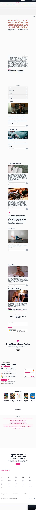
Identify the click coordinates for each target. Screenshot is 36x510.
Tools (1, 487)
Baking (23, 474)
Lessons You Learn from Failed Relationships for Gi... (18, 420)
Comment (10, 327)
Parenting (16, 483)
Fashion (16, 477)
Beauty (30, 474)
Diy (8, 477)
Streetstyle (23, 484)
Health (2, 480)
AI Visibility (14, 491)
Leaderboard (26, 376)
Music (29, 481)
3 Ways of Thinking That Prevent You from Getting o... (18, 421)
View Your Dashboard (11, 379)
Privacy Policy (25, 493)
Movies (23, 481)
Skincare (9, 484)
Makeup (9, 481)
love (1, 16)
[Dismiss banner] (26, 329)
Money (16, 481)
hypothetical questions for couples (15, 218)
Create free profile (4, 379)
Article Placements (26, 491)
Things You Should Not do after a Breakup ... (25, 426)
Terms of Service (3, 494)
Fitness (23, 477)
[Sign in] (35, 2)
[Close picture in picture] (28, 505)
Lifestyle (30, 480)
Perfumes (23, 483)
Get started (33, 376)
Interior (16, 480)
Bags (15, 474)
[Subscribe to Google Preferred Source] (12, 330)
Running (30, 483)
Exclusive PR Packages (15, 493)
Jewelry (23, 480)
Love (1, 481)
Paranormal (9, 483)
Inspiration (9, 480)
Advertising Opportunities (4, 493)
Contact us (2, 491)
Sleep (15, 484)
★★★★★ (34, 16)
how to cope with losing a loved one (18, 428)
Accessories (2, 474)
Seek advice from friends (20, 310)
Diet (1, 477)
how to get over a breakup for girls (9, 418)
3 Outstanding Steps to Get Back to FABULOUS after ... (18, 423)
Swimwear (30, 484)
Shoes (2, 484)
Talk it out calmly (10, 310)
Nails (1, 483)
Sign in (14, 381)
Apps (8, 474)
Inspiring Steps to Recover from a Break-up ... (11, 426)
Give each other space (15, 310)
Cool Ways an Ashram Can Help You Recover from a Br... (24, 418)
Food (29, 477)
